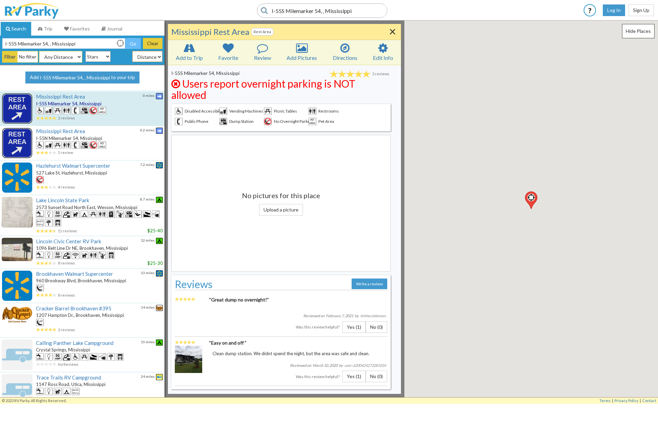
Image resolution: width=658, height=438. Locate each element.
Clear (152, 43)
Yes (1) (354, 327)
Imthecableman (373, 315)
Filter (9, 57)
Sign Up (641, 10)
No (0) (376, 327)
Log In (614, 10)
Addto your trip (82, 77)
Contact (649, 400)
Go (133, 44)
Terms (605, 400)
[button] (531, 200)
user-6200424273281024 (365, 365)
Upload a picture (281, 209)
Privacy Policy (626, 400)
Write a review (369, 283)
